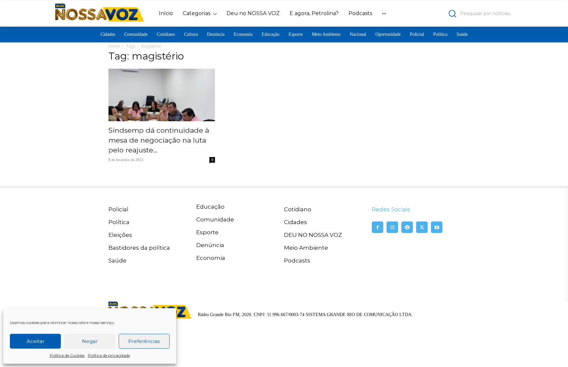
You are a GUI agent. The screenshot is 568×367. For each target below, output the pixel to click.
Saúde (117, 260)
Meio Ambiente (306, 247)
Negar (90, 341)
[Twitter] (422, 227)
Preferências (144, 341)
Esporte (207, 232)
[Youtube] (436, 227)
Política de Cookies (67, 355)
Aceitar (35, 341)
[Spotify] (407, 227)
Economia (210, 258)
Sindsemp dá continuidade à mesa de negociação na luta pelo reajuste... (158, 140)
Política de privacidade (109, 355)
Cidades (295, 222)
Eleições (120, 235)
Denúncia (210, 245)
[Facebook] (377, 227)
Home (114, 46)
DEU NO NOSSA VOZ (313, 235)
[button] (457, 13)
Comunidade (215, 219)
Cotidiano (297, 209)
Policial (118, 209)
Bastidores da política (139, 247)
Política (119, 222)
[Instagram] (392, 227)
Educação (210, 206)
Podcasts (297, 260)
